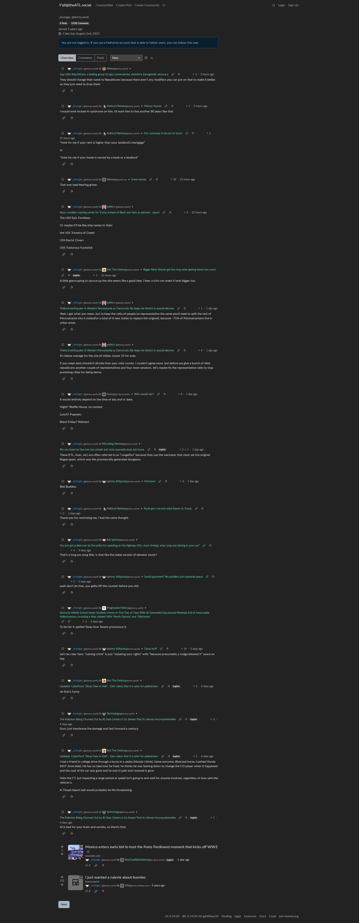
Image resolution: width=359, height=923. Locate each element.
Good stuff (150, 649)
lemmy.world (92, 881)
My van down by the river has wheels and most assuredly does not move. (102, 449)
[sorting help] (146, 57)
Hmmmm (149, 481)
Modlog (226, 916)
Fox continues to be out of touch (163, 133)
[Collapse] (63, 69)
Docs (262, 916)
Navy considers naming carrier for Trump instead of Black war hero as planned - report (109, 212)
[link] (179, 74)
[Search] (274, 5)
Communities (104, 5)
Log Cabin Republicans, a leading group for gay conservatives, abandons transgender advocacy (114, 74)
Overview (67, 57)
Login (281, 5)
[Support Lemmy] (164, 5)
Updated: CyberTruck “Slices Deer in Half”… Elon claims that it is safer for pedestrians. (109, 686)
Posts (100, 57)
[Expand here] (75, 882)
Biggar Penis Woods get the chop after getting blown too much (179, 269)
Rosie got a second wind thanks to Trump (168, 508)
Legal (237, 916)
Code (272, 916)
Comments (85, 57)
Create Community (147, 5)
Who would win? (144, 394)
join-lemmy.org (288, 916)
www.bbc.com (92, 856)
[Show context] (173, 74)
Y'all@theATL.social (75, 5)
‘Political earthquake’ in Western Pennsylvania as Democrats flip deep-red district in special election (117, 308)
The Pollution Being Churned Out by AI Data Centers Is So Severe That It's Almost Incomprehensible (118, 719)
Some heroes (138, 179)
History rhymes (153, 106)
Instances (250, 916)
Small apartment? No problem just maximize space (173, 577)
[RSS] (152, 57)
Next (64, 904)
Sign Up (293, 5)
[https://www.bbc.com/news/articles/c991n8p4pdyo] (75, 852)
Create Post (124, 5)
